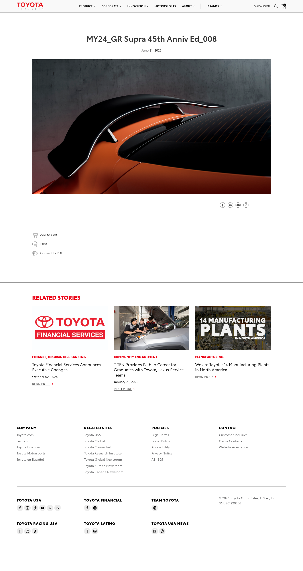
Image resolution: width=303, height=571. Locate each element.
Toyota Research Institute (103, 453)
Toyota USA (92, 434)
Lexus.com (24, 441)
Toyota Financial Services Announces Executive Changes (66, 366)
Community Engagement (135, 357)
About (187, 6)
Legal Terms (160, 434)
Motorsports (165, 6)
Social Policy (161, 441)
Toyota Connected (97, 447)
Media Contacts (230, 441)
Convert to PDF (51, 253)
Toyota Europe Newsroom (103, 465)
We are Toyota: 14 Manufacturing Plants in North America (232, 366)
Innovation (136, 6)
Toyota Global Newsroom (103, 459)
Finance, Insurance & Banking (59, 357)
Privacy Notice (162, 453)
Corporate (110, 6)
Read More (41, 383)
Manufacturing (209, 357)
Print (43, 243)
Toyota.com (25, 434)
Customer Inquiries (233, 434)
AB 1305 (157, 459)
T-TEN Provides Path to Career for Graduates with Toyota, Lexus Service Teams (149, 369)
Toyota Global (94, 441)
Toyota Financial (29, 447)
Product (86, 6)
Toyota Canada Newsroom (103, 472)
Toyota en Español (30, 459)
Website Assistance (233, 447)
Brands (213, 6)
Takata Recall (262, 6)
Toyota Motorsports (31, 453)
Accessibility (161, 447)
